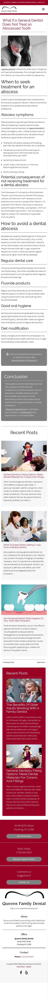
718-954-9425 (25, 412)
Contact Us (24, 882)
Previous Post (9, 662)
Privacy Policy (21, 966)
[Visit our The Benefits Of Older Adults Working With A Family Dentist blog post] (24, 702)
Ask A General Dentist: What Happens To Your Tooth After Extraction (23, 619)
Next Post (40, 662)
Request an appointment (16, 409)
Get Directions (24, 836)
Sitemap (28, 966)
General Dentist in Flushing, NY (24, 360)
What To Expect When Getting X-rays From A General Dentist (22, 546)
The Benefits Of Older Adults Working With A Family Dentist (22, 708)
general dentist (8, 69)
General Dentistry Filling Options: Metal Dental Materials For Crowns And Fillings (24, 475)
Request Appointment (24, 859)
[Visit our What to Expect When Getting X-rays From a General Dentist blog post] (24, 526)
